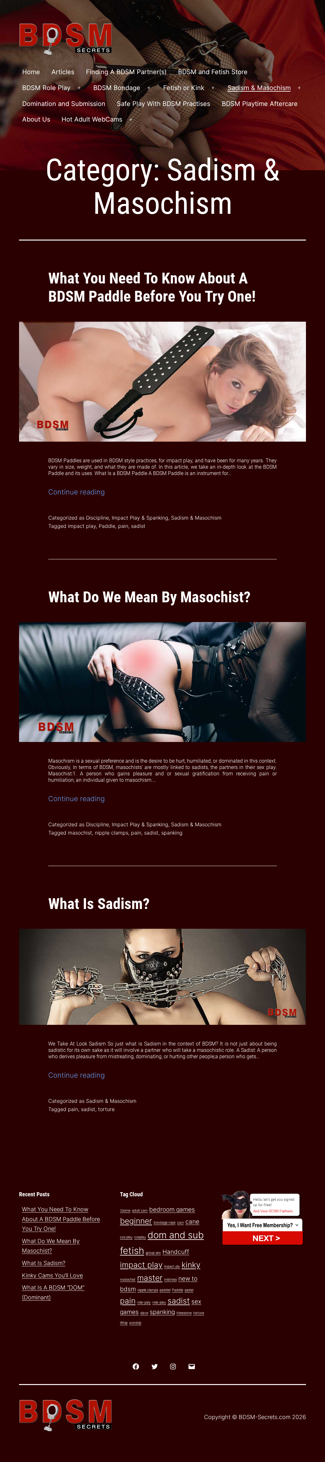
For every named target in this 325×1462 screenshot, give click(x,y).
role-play (159, 1302)
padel (189, 1290)
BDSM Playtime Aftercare (260, 104)
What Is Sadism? (99, 904)
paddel (165, 1290)
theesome (184, 1313)
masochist (80, 832)
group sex (153, 1253)
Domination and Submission (63, 104)
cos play (126, 1237)
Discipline (97, 517)
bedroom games (172, 1209)
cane (192, 1221)
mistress (170, 1279)
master (149, 1278)
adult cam (140, 1210)
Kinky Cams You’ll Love (52, 1275)
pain (123, 526)
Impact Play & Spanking (140, 517)
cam (180, 1223)
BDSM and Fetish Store (213, 72)
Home (31, 72)
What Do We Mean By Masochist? (149, 597)
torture (106, 1109)
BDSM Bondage (116, 88)
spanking (171, 832)
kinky (191, 1265)
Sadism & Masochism (259, 88)
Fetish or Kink (183, 88)
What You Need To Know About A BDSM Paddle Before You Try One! (152, 287)
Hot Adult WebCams (92, 119)
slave (144, 1313)
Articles (62, 72)
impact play (82, 526)
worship (135, 1323)
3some (125, 1210)
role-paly (144, 1302)
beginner (136, 1221)
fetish (132, 1250)
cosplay (140, 1237)
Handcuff (175, 1252)
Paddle (107, 526)
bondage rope (165, 1223)
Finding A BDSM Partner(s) (126, 72)
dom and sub (176, 1235)
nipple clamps (111, 832)
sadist (138, 526)
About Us (36, 119)
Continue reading (76, 492)
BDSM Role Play (46, 88)
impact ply (172, 1266)
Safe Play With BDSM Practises (163, 104)
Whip (124, 1323)
